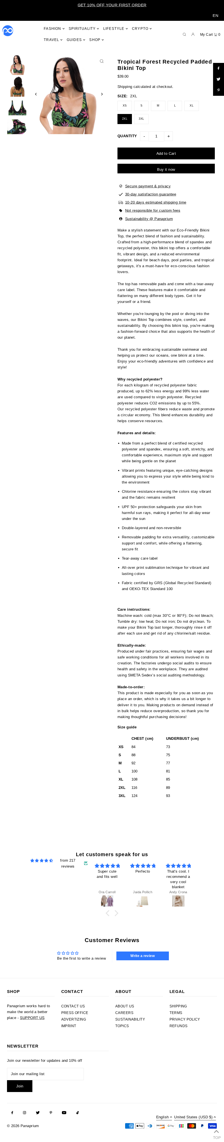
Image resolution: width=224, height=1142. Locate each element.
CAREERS (124, 1013)
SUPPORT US (32, 1018)
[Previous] (36, 94)
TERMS (176, 1013)
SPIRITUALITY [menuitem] (82, 28)
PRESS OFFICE (74, 1013)
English (162, 1117)
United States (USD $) (193, 1117)
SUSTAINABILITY (130, 1019)
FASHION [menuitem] (52, 28)
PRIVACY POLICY (185, 1019)
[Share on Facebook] (218, 68)
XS (125, 105)
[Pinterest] (51, 1113)
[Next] (102, 94)
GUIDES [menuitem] (74, 40)
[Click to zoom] (102, 61)
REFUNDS (179, 1026)
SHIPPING (178, 1006)
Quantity (127, 136)
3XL (141, 118)
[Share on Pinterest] (218, 90)
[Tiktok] (77, 1113)
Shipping (124, 87)
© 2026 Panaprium (23, 1126)
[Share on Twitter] (218, 79)
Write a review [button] (142, 956)
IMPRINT (68, 1026)
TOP (216, 1137)
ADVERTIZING (73, 1019)
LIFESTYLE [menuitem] (113, 28)
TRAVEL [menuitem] (51, 40)
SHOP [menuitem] (94, 40)
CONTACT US (73, 1006)
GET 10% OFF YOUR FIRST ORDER (112, 5)
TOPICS (122, 1026)
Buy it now (166, 169)
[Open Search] (184, 34)
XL (191, 105)
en (215, 15)
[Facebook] (12, 1113)
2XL (124, 118)
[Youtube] (64, 1113)
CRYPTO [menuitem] (140, 28)
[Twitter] (38, 1113)
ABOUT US (124, 1006)
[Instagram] (24, 1113)
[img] (41, 860)
